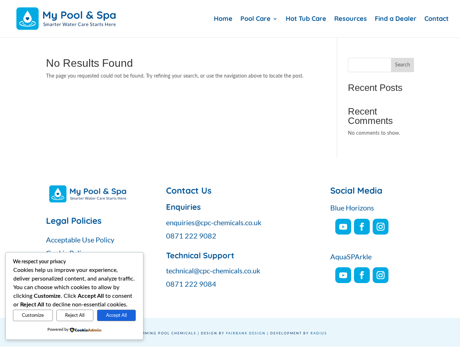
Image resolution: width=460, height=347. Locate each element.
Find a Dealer (396, 19)
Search (402, 65)
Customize (33, 315)
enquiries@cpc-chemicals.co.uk (213, 222)
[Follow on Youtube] (343, 227)
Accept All (116, 315)
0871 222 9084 (191, 283)
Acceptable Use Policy (80, 239)
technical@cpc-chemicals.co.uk (213, 270)
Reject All (74, 315)
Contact (436, 19)
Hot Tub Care (306, 19)
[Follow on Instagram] (380, 227)
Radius (318, 333)
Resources (350, 19)
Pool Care (255, 19)
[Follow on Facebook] (362, 227)
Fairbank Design (246, 333)
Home (223, 19)
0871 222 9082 (191, 235)
